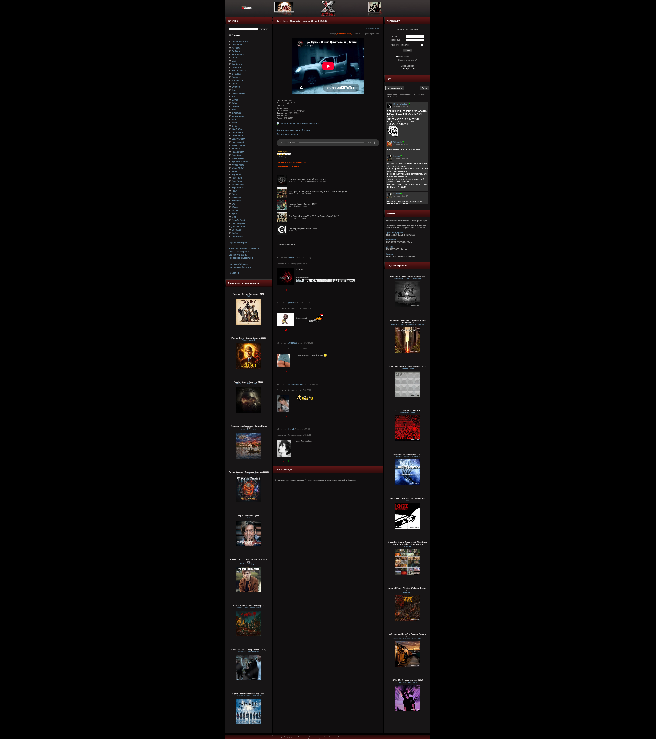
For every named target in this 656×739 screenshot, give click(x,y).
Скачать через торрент (287, 134)
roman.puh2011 (295, 384)
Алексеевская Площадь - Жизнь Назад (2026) (249, 427)
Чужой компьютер (400, 45)
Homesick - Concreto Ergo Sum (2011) (407, 498)
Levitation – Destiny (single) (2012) (407, 454)
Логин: (394, 36)
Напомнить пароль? (408, 60)
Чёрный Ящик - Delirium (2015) (303, 204)
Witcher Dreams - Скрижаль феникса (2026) (249, 472)
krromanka (391, 240)
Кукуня (389, 254)
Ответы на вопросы (239, 252)
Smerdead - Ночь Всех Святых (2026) (249, 606)
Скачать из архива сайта (288, 130)
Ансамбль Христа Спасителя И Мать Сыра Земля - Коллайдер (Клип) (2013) (407, 543)
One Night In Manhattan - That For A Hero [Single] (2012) (407, 321)
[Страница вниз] (272, 23)
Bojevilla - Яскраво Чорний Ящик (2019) (307, 179)
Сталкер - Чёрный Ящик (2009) (303, 228)
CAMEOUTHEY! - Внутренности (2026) (248, 650)
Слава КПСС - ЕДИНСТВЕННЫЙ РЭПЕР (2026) (248, 561)
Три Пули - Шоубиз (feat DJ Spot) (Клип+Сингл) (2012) (314, 216)
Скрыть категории (238, 242)
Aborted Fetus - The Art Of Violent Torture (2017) (407, 589)
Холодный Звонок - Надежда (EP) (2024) (407, 366)
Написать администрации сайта (245, 248)
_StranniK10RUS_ (344, 33)
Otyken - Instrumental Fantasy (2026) (248, 694)
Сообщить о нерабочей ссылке (291, 163)
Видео (376, 28)
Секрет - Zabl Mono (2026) (249, 516)
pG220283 (292, 343)
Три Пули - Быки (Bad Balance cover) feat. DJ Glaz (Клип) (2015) (318, 192)
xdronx (291, 258)
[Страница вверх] (272, 20)
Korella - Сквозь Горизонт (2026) (249, 382)
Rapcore (369, 28)
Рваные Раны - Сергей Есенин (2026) (248, 338)
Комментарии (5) (287, 244)
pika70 (291, 303)
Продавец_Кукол (394, 232)
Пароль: (395, 40)
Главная (236, 35)
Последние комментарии (241, 258)
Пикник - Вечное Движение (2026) (248, 294)
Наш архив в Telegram (240, 267)
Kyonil (291, 429)
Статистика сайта (238, 255)
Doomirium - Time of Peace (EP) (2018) (407, 276)
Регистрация (404, 56)
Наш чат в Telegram (238, 264)
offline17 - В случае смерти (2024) (407, 680)
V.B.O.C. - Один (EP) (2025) (407, 410)
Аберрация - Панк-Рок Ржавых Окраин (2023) (407, 635)
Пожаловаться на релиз (288, 167)
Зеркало (306, 130)
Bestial (389, 247)
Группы (234, 273)
